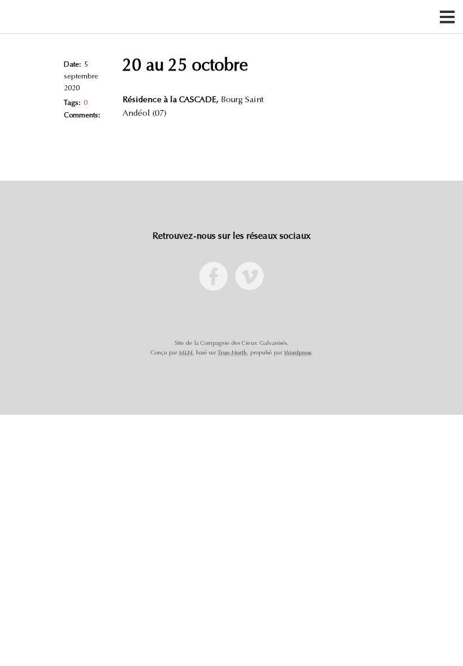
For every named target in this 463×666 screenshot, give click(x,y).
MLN (186, 353)
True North (232, 353)
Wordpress (297, 353)
